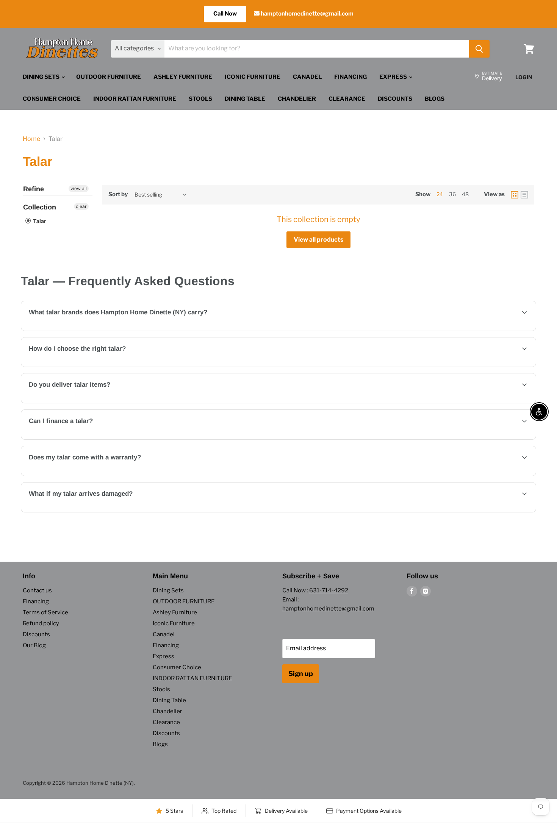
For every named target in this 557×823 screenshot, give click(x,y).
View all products (318, 239)
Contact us (37, 590)
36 (452, 194)
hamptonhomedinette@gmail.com (307, 13)
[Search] (479, 49)
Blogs (434, 98)
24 (440, 194)
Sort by (118, 194)
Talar (39, 221)
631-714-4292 (328, 590)
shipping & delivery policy (433, 402)
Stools (200, 98)
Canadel (307, 76)
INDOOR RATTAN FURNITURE (134, 98)
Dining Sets (42, 76)
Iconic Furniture (252, 76)
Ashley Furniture (182, 76)
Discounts (395, 98)
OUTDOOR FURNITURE (108, 76)
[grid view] (514, 194)
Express (393, 76)
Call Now (225, 13)
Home (31, 139)
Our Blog (34, 645)
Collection (39, 207)
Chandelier (297, 98)
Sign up (300, 674)
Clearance (347, 98)
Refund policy (41, 623)
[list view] (524, 194)
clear (81, 206)
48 (465, 194)
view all (78, 188)
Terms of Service (45, 612)
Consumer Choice (52, 98)
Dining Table (245, 98)
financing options (91, 438)
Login (523, 77)
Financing (350, 76)
